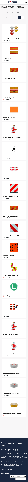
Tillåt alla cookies (21, 479)
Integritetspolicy (5, 473)
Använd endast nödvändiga (18, 476)
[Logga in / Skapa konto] (26, 2)
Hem (2, 6)
